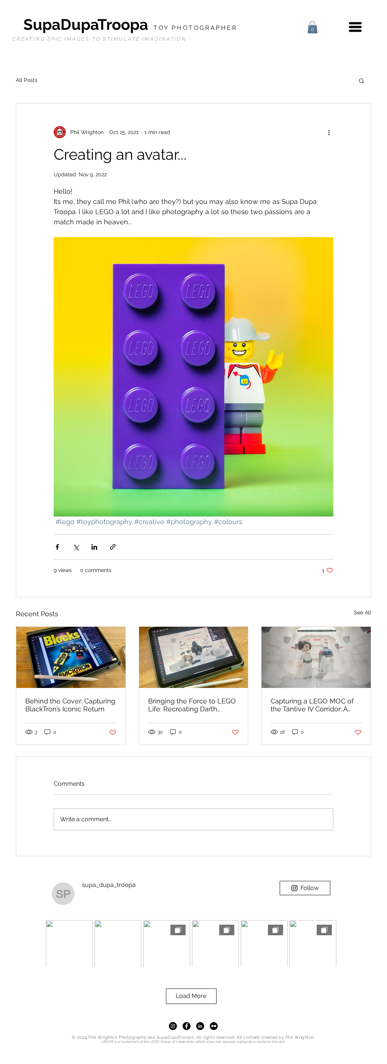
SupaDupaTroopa (130, 24)
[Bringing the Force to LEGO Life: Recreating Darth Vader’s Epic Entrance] (193, 657)
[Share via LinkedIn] (94, 547)
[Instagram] (173, 1026)
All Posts (26, 80)
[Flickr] (214, 1026)
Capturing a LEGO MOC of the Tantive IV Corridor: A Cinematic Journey (312, 705)
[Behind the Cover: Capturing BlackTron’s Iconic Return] (70, 657)
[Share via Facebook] (57, 547)
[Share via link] (112, 547)
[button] (312, 27)
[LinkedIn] (200, 1026)
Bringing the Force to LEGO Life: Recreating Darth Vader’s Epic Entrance (192, 705)
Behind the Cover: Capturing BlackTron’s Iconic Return (70, 705)
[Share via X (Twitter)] (75, 547)
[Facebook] (186, 1026)
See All (362, 612)
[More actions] (328, 132)
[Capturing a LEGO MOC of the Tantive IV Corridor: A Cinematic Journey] (316, 657)
